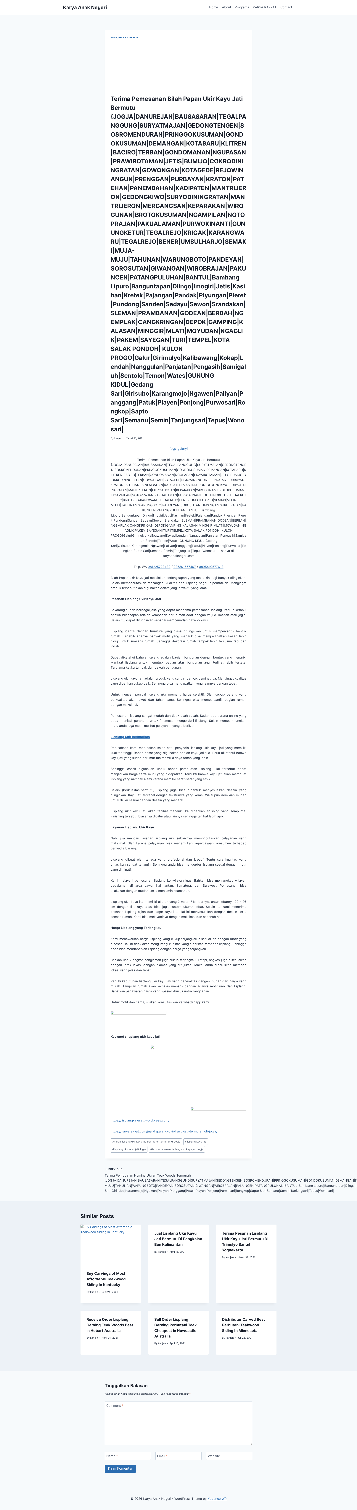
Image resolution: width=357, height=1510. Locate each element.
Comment (114, 1405)
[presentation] (111, 1245)
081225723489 (159, 567)
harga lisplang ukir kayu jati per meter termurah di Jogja (146, 1141)
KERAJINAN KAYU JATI (124, 37)
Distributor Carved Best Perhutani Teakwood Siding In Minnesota (243, 1325)
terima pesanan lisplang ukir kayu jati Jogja (176, 1149)
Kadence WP (217, 1499)
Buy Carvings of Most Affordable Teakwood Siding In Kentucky (106, 1279)
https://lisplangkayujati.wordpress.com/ (140, 1120)
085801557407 (184, 567)
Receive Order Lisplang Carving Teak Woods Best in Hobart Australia (109, 1325)
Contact (286, 7)
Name (112, 1456)
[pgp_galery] (178, 448)
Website (214, 1456)
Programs (242, 7)
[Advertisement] (178, 67)
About (226, 7)
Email (162, 1456)
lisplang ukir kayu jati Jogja (129, 1149)
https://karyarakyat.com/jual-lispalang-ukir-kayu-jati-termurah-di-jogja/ (164, 1131)
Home (213, 7)
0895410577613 (211, 567)
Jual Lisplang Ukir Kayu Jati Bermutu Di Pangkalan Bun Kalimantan (178, 1239)
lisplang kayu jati (195, 1141)
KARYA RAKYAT (264, 7)
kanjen (118, 438)
